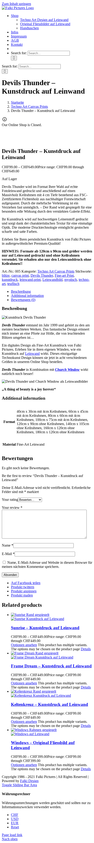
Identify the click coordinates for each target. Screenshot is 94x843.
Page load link (12, 835)
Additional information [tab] (27, 296)
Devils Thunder (42, 275)
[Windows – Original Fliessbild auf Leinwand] (51, 732)
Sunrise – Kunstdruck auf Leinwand (45, 627)
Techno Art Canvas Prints (55, 271)
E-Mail (8, 554)
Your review (12, 508)
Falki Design (29, 781)
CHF (14, 815)
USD (14, 819)
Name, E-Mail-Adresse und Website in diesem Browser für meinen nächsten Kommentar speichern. (47, 565)
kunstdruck (10, 280)
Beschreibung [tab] (21, 291)
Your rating (10, 499)
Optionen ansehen (24, 645)
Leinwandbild (52, 280)
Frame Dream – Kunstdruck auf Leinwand (51, 666)
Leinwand (32, 353)
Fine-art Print (64, 275)
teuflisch (13, 284)
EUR (14, 823)
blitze (6, 275)
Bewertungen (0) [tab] (23, 300)
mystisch (70, 280)
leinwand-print (30, 280)
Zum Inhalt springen (16, 4)
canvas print (20, 275)
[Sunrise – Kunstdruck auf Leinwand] (51, 617)
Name (7, 545)
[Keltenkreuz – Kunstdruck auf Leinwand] (51, 693)
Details (86, 649)
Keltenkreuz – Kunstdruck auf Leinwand (49, 704)
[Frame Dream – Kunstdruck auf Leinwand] (51, 655)
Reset (15, 827)
